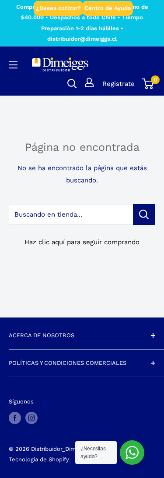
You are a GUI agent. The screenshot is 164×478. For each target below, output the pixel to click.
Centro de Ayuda (107, 8)
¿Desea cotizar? (58, 8)
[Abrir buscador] (72, 84)
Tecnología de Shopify (39, 459)
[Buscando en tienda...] (144, 214)
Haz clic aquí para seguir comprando (82, 242)
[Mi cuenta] (89, 82)
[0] (148, 83)
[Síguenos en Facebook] (15, 418)
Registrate (118, 84)
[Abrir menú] (13, 64)
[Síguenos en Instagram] (31, 418)
